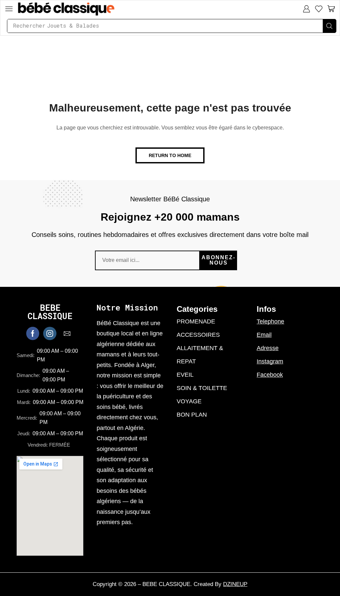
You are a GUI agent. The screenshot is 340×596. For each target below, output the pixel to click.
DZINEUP (235, 584)
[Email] (67, 333)
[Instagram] (49, 333)
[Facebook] (32, 333)
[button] (9, 8)
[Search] (329, 26)
